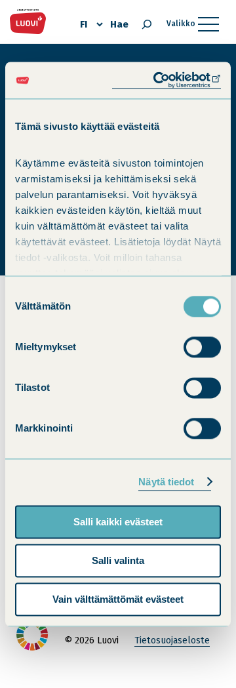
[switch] (202, 346)
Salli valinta (118, 560)
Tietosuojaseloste (172, 640)
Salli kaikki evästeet (118, 521)
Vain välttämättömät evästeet (118, 599)
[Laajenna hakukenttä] (146, 24)
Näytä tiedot (166, 481)
